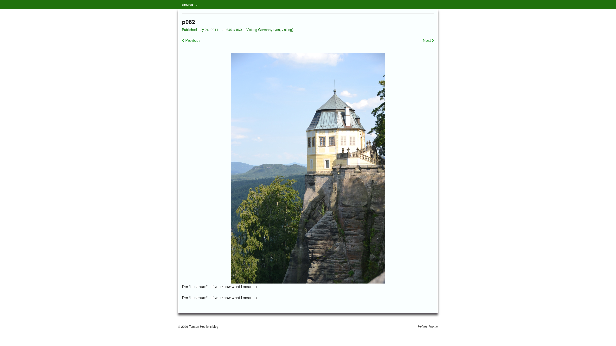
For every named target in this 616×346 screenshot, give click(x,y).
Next (427, 40)
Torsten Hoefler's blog (203, 326)
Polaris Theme (428, 326)
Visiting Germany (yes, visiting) (269, 29)
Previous (192, 40)
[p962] (308, 168)
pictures (187, 4)
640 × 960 (234, 29)
